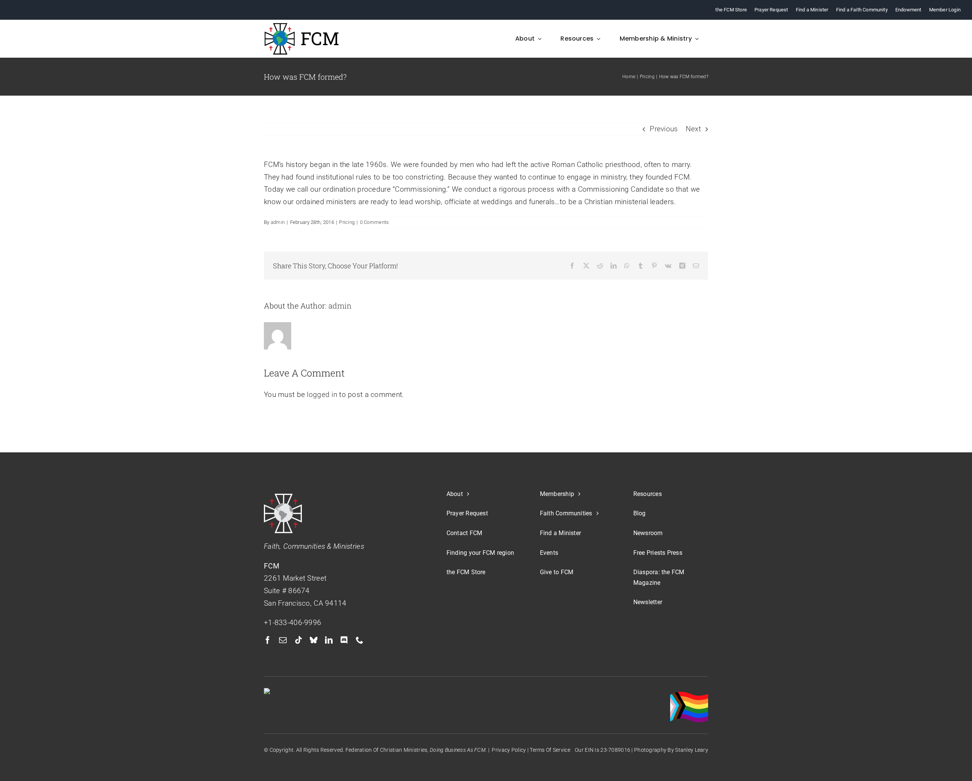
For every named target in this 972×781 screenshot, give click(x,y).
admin (278, 222)
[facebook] (267, 640)
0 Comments (374, 222)
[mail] (283, 640)
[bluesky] (313, 640)
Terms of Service (550, 750)
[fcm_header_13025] (302, 26)
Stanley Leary (691, 750)
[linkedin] (329, 640)
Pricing (347, 222)
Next (693, 128)
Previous (664, 128)
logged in (322, 394)
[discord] (344, 640)
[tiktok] (298, 640)
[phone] (359, 640)
